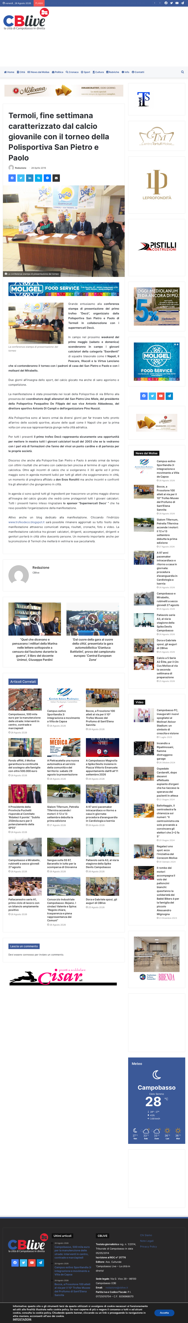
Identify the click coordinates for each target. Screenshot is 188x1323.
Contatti (139, 72)
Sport (86, 72)
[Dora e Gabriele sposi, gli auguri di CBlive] (102, 886)
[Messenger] (47, 178)
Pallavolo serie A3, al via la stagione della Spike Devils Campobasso (102, 863)
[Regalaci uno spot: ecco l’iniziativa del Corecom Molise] (144, 851)
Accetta (164, 1313)
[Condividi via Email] (56, 178)
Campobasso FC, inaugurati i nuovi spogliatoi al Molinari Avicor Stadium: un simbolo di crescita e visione (168, 722)
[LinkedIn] (29, 178)
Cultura (99, 72)
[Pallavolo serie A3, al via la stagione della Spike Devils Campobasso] (102, 847)
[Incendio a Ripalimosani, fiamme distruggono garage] (144, 748)
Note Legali (146, 1240)
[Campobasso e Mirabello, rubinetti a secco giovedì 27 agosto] (25, 847)
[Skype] (38, 178)
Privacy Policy (148, 1246)
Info (126, 72)
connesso (28, 954)
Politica (58, 72)
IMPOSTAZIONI (22, 1319)
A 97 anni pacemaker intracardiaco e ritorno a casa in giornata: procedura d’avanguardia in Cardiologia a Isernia (102, 813)
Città (22, 72)
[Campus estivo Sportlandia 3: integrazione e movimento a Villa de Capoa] (63, 698)
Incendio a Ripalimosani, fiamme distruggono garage (165, 751)
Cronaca (73, 72)
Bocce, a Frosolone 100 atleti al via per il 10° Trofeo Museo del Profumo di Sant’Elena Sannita (100, 717)
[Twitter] (21, 178)
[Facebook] (12, 178)
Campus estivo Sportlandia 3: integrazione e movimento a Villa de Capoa (168, 469)
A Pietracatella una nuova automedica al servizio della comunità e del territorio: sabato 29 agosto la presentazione (111, 3)
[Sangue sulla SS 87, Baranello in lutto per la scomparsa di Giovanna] (63, 847)
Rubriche (113, 72)
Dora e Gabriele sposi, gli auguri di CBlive (167, 644)
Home (10, 72)
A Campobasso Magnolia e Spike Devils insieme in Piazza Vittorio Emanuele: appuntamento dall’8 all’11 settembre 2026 (102, 767)
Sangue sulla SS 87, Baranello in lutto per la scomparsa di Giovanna (62, 863)
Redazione (20, 167)
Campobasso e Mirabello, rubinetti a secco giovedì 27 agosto (24, 863)
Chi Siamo (146, 1235)
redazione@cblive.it (117, 1287)
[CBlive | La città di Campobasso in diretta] (26, 19)
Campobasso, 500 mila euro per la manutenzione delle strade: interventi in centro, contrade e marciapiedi (24, 721)
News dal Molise (39, 72)
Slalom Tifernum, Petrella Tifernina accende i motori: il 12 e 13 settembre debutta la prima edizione (63, 813)
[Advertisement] (126, 36)
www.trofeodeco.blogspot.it (26, 522)
